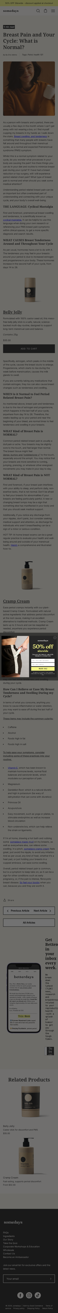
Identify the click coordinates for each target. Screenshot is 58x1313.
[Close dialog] (55, 637)
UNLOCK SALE (43, 668)
